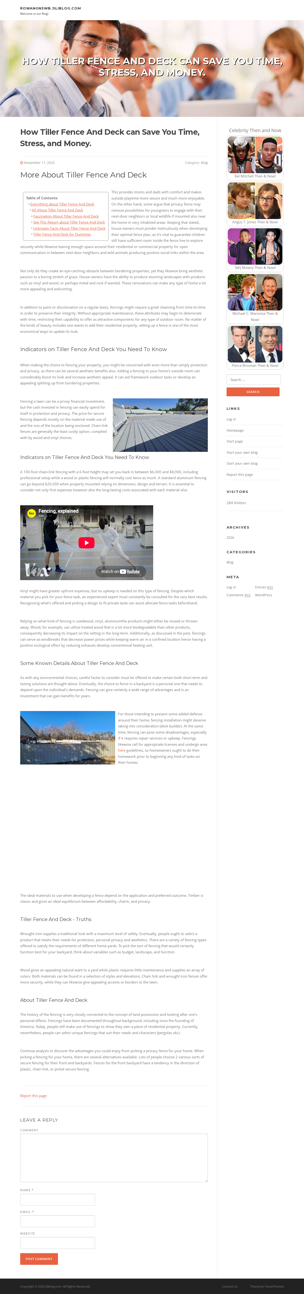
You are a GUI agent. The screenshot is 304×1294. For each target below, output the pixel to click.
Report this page (33, 1095)
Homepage (235, 430)
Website (27, 1233)
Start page (235, 441)
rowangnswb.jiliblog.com (50, 8)
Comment (29, 1130)
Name (26, 1190)
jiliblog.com (54, 1286)
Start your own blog (242, 452)
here (121, 750)
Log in (231, 419)
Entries (264, 587)
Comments (239, 595)
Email (27, 1212)
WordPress (263, 595)
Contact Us (230, 1286)
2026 (230, 537)
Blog (204, 162)
